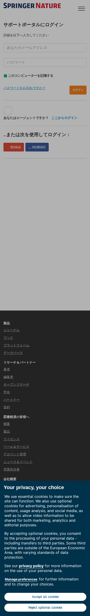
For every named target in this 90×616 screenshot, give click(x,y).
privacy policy (31, 565)
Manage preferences (21, 579)
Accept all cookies (45, 596)
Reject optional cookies (45, 607)
